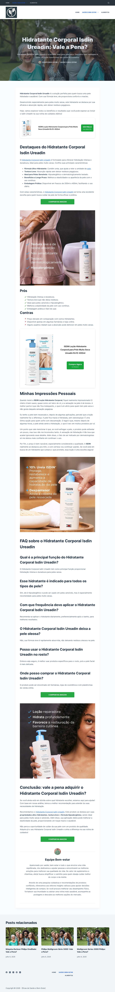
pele (89, 168)
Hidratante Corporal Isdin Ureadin (36, 160)
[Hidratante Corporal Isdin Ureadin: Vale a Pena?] (57, 248)
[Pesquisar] (108, 3)
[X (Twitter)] (10, 972)
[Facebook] (6, 972)
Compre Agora (75, 365)
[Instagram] (13, 972)
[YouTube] (20, 972)
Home (7, 3)
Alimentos (33, 3)
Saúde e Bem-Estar (18, 3)
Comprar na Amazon (58, 202)
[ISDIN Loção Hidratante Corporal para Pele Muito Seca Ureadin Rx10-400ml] (27, 128)
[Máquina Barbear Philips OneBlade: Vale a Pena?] (22, 936)
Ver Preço (87, 128)
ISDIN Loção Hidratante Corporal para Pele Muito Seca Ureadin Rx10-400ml (58, 128)
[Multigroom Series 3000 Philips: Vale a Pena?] (93, 936)
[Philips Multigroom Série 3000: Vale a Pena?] (57, 936)
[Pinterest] (17, 972)
